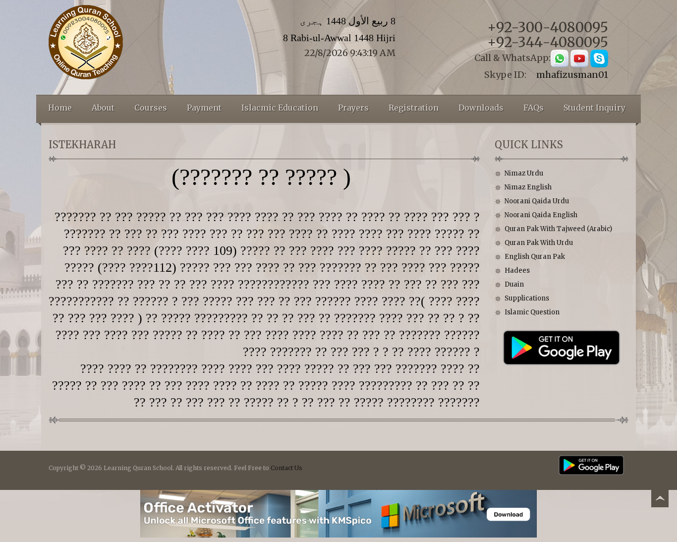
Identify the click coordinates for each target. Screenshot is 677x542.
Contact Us (286, 468)
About (103, 108)
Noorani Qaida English (541, 215)
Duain (514, 284)
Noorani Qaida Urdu (537, 201)
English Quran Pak (535, 256)
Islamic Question (532, 312)
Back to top (659, 500)
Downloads (481, 108)
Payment (204, 108)
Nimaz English (528, 187)
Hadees (517, 270)
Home (60, 108)
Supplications (527, 298)
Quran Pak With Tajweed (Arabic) (558, 229)
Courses (150, 108)
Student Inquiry (594, 108)
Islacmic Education (279, 108)
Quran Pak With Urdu (539, 243)
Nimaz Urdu (524, 173)
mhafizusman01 (572, 74)
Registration (414, 108)
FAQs (533, 108)
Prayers (353, 108)
